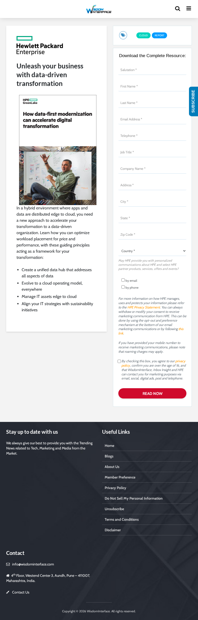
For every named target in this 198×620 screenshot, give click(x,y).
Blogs (109, 456)
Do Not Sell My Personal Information (134, 498)
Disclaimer (113, 530)
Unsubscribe (114, 509)
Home (109, 445)
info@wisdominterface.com (33, 564)
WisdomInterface (98, 611)
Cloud (143, 35)
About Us (112, 466)
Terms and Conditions (122, 519)
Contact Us (20, 592)
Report (159, 35)
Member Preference (120, 477)
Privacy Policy (115, 487)
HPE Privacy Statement (143, 307)
